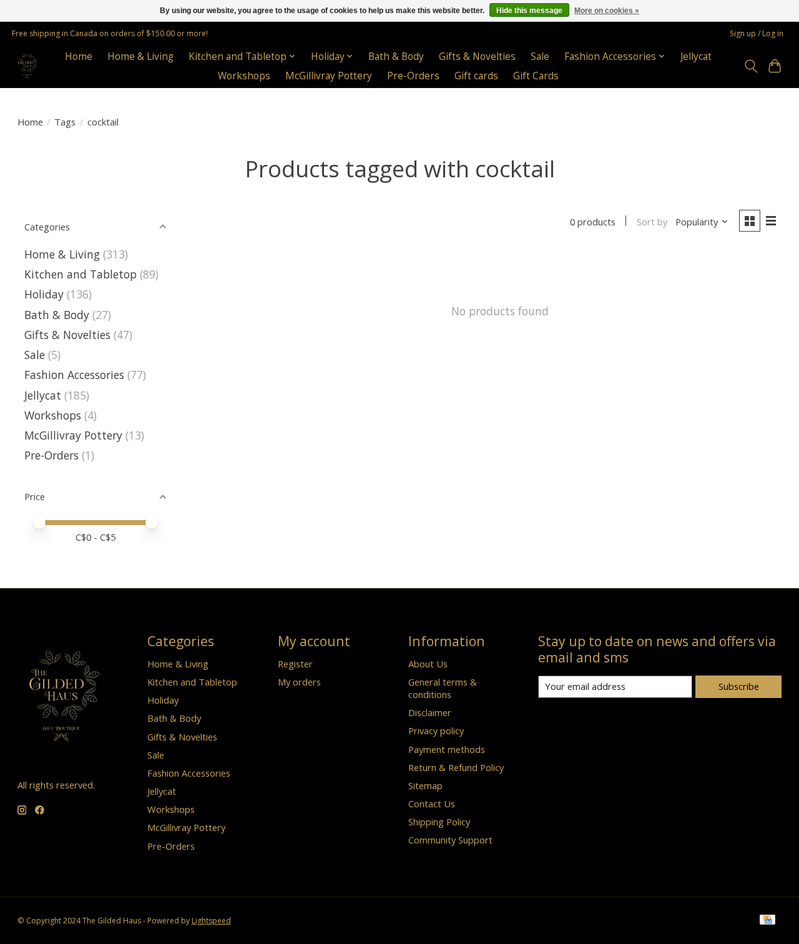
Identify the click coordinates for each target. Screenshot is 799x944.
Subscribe (738, 686)
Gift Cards (536, 75)
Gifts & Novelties (477, 56)
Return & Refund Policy (456, 767)
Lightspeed (211, 920)
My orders (299, 682)
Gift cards (476, 75)
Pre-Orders (413, 75)
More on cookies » (606, 10)
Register (295, 663)
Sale (540, 56)
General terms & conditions (442, 688)
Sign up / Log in (756, 33)
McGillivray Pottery (328, 75)
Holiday (44, 294)
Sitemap (425, 785)
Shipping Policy (439, 821)
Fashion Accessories (74, 374)
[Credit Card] (767, 921)
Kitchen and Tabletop (80, 274)
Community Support (450, 839)
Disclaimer (429, 712)
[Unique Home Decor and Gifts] (28, 66)
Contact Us (431, 803)
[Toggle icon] (751, 66)
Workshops (244, 75)
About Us (428, 663)
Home (78, 56)
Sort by (652, 221)
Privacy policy (436, 730)
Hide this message (529, 10)
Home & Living (140, 56)
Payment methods (446, 749)
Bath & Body (396, 56)
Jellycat (696, 56)
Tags (65, 122)
